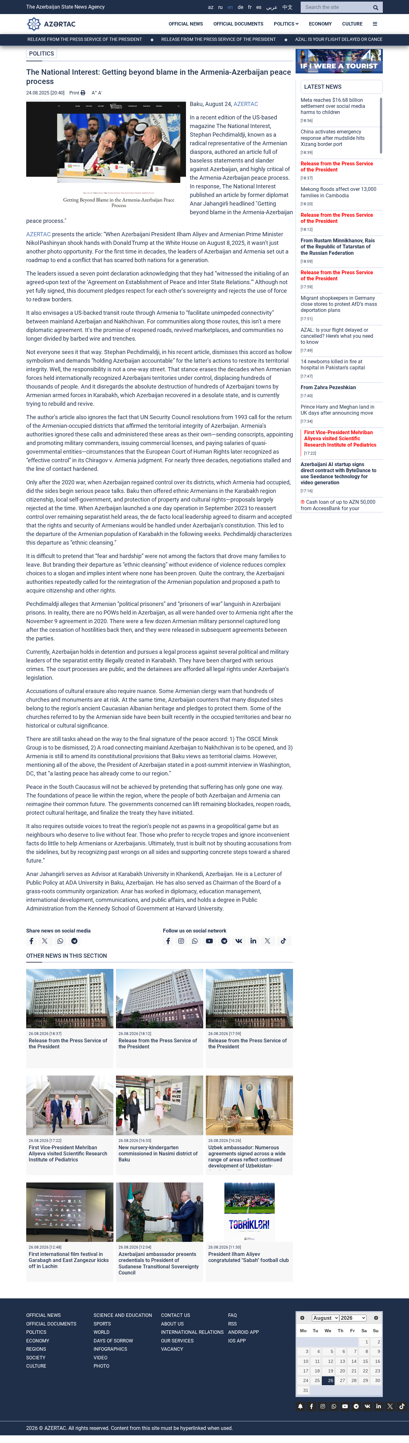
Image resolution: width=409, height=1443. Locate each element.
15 (365, 1361)
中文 (287, 7)
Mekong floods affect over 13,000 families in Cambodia (338, 192)
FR (249, 7)
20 (342, 1370)
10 (305, 1361)
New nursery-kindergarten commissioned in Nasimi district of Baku (158, 1154)
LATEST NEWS (323, 86)
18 (317, 1370)
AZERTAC (246, 104)
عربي (272, 7)
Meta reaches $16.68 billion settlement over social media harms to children (333, 106)
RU (220, 7)
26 (330, 1380)
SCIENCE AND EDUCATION (123, 1315)
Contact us (175, 1315)
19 (330, 1370)
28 (354, 1380)
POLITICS (285, 24)
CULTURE (352, 24)
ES (258, 7)
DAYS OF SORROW (113, 1341)
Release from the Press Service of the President (184, 39)
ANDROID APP (243, 1332)
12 (330, 1361)
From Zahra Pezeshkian (328, 387)
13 (342, 1361)
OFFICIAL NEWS (186, 24)
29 (365, 1380)
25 (317, 1380)
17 (305, 1370)
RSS (232, 1324)
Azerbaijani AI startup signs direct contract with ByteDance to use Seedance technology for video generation (338, 473)
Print (75, 93)
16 (377, 1361)
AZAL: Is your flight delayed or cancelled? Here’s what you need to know (337, 336)
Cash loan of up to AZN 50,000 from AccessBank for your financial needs (338, 508)
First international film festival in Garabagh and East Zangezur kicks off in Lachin (69, 1260)
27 (342, 1380)
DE (240, 7)
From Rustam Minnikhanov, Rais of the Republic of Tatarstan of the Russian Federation (338, 247)
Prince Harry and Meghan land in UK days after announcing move (337, 410)
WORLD (102, 1332)
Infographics (110, 1349)
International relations (192, 1332)
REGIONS (36, 1349)
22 (365, 1370)
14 (354, 1361)
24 (305, 1380)
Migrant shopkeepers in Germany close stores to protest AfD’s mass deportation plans (339, 304)
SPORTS (102, 1324)
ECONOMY (320, 24)
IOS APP (237, 1341)
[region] (342, 304)
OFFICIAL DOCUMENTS (238, 24)
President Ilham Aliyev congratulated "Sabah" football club (248, 1257)
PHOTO (101, 1366)
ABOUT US (172, 1324)
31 (305, 1390)
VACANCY (172, 1349)
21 (354, 1370)
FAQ (232, 1315)
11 (317, 1361)
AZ (210, 7)
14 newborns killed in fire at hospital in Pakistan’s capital (333, 365)
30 (377, 1380)
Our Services (177, 1341)
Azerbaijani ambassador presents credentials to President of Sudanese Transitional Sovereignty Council (159, 1263)
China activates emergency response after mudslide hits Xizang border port (333, 138)
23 (377, 1370)
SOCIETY (35, 1358)
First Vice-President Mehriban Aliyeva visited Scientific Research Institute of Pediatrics (68, 1154)
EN (230, 7)
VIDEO (100, 1358)
